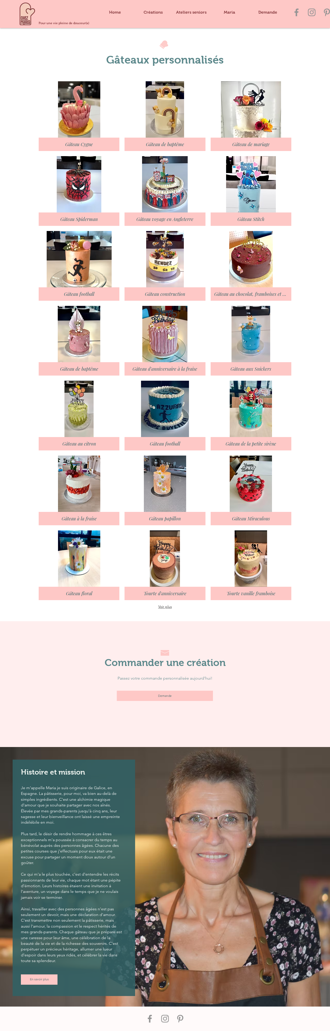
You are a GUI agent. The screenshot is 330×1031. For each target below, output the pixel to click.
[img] (79, 116)
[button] (153, 12)
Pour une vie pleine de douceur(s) (64, 23)
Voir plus (165, 606)
